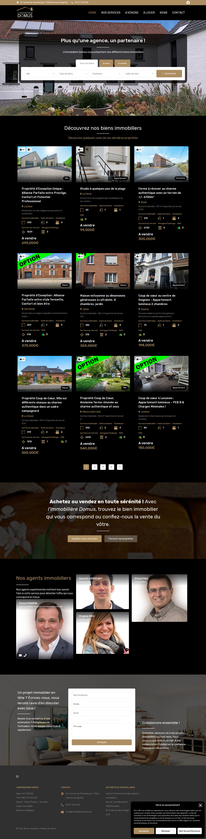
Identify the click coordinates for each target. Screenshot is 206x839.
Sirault (143, 202)
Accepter (144, 831)
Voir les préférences (189, 831)
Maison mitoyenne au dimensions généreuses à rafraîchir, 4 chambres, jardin (102, 300)
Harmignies (29, 308)
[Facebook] (188, 2)
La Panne (87, 193)
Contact (178, 12)
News (163, 12)
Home (92, 12)
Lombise (28, 206)
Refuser (166, 831)
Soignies (144, 309)
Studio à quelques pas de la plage (102, 188)
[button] (200, 805)
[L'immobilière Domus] (25, 12)
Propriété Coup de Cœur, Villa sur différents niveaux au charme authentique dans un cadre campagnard (44, 405)
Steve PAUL (142, 578)
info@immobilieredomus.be (79, 811)
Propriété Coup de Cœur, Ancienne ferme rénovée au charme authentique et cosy (99, 402)
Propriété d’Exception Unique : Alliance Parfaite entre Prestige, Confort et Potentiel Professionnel (44, 195)
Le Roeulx (28, 416)
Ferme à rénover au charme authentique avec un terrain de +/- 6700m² (159, 193)
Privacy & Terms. (48, 828)
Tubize (85, 309)
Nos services (110, 12)
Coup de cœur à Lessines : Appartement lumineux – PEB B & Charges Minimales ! (161, 402)
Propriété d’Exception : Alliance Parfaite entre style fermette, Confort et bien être (43, 299)
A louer (149, 12)
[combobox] (40, 73)
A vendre (131, 12)
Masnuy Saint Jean (91, 411)
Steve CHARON (28, 603)
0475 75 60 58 (73, 804)
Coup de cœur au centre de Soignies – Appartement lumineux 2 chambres (156, 300)
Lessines (144, 411)
